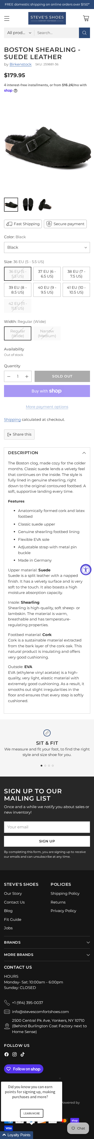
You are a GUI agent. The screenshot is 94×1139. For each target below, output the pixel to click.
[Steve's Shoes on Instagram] (15, 1055)
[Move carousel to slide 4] (53, 766)
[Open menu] (7, 18)
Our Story (13, 893)
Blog (8, 910)
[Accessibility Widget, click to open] (85, 569)
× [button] (60, 1078)
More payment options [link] (47, 406)
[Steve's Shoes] (47, 18)
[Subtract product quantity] (8, 376)
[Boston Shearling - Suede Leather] (47, 147)
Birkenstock (21, 64)
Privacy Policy (63, 910)
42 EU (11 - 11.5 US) (18, 306)
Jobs (8, 928)
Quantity (12, 365)
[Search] (84, 33)
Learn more (32, 1113)
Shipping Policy (65, 893)
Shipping (12, 419)
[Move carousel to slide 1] (41, 766)
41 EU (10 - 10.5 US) (76, 290)
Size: (24, 261)
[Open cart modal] (86, 18)
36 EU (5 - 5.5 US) (18, 274)
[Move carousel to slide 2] (45, 766)
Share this (22, 434)
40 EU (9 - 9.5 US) (47, 290)
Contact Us (14, 902)
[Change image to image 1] (11, 205)
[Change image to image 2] (28, 205)
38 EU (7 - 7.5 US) (76, 274)
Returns (58, 902)
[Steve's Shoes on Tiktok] (23, 1055)
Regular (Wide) (17, 333)
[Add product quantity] (26, 376)
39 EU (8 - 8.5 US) (18, 290)
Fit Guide (12, 919)
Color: (15, 236)
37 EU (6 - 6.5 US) (47, 274)
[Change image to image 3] (45, 205)
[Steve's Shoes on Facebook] (7, 1055)
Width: (25, 321)
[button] (37, 1135)
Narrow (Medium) (47, 333)
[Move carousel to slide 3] (49, 766)
